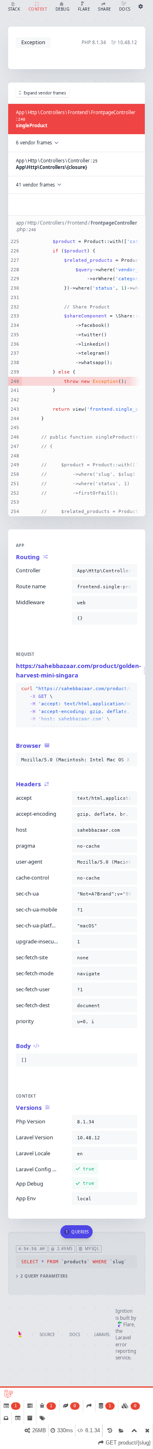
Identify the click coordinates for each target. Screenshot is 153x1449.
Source (47, 1334)
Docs (74, 1334)
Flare (128, 1324)
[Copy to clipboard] (129, 571)
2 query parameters (43, 1276)
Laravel (102, 1334)
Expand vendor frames (45, 93)
